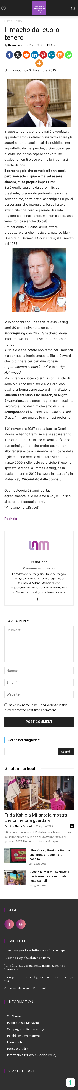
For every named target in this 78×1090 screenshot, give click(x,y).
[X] (18, 55)
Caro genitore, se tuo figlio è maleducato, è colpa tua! (38, 979)
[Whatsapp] (68, 55)
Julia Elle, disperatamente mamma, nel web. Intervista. (35, 967)
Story (19, 21)
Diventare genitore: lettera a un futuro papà (34, 950)
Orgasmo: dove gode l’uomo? (25, 988)
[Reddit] (26, 55)
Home (8, 21)
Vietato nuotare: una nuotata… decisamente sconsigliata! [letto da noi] (50, 876)
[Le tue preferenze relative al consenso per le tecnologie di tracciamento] (70, 1082)
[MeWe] (51, 55)
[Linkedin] (35, 55)
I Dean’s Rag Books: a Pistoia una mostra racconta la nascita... (49, 855)
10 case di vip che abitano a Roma (27, 958)
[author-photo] (39, 556)
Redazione (15, 45)
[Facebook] (9, 55)
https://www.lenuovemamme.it (39, 568)
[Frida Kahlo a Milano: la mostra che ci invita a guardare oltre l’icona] (39, 793)
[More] (39, 63)
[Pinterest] (43, 55)
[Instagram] (21, 924)
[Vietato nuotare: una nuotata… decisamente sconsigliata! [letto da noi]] (15, 877)
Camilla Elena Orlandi (18, 826)
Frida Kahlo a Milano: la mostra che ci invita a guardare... (35, 817)
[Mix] (60, 55)
